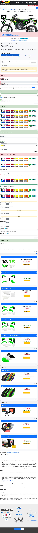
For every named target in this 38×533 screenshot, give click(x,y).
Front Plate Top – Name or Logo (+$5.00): (6, 202)
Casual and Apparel (27, 3)
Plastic (27, 2)
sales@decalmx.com (33, 520)
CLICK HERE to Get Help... (24, 38)
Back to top (35, 103)
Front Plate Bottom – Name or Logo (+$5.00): (6, 206)
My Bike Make (2, 80)
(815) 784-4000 (31, 517)
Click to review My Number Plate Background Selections (10, 35)
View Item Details (26, 264)
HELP (32, 3)
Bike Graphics (18, 2)
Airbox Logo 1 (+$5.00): (3, 217)
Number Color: (3, 177)
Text (5, 207)
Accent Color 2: (3, 114)
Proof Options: (4, 67)
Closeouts (35, 3)
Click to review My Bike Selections (7, 34)
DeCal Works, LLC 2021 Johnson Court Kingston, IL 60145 (31, 515)
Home (14, 0)
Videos (22, 0)
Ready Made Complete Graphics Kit (10, 55)
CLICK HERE (33, 87)
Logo (2, 136)
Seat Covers (30, 2)
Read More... (35, 51)
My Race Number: (3, 169)
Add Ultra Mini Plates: (3, 233)
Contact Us (18, 0)
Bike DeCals (5, 9)
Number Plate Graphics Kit (28, 57)
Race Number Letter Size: (4, 173)
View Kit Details (26, 280)
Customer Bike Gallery (29, 0)
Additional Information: (3, 243)
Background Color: (3, 157)
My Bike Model (2, 83)
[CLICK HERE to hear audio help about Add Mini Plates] (5, 228)
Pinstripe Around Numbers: (5, 194)
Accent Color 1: (3, 109)
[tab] (3, 452)
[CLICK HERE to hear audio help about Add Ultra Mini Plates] (7, 233)
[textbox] (18, 145)
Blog (24, 0)
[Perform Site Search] (37, 8)
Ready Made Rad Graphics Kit (10, 57)
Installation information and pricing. (7, 480)
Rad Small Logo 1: (2, 141)
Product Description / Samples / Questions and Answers (19, 40)
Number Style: (2, 183)
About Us (19, 511)
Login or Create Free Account (32, 5)
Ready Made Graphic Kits (11, 9)
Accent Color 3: (4, 119)
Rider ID (23, 2)
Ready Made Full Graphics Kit (28, 55)
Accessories (35, 2)
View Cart (35, 0)
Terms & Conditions (19, 514)
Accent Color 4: (4, 124)
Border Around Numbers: (4, 188)
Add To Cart (34, 62)
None (5, 136)
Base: (1, 94)
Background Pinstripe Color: (6, 163)
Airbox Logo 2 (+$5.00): (3, 221)
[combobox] (19, 139)
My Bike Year (2, 78)
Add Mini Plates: (2, 228)
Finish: (1, 99)
